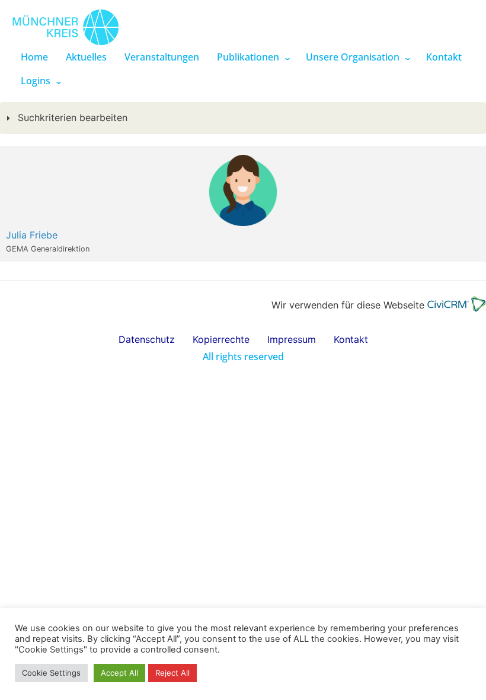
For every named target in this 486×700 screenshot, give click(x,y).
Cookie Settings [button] (51, 672)
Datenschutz (147, 339)
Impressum (291, 339)
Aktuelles (86, 56)
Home (34, 56)
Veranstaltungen (161, 56)
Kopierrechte (221, 339)
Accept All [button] (119, 672)
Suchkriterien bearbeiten (71, 117)
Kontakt (444, 56)
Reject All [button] (172, 672)
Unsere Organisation (352, 56)
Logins (35, 80)
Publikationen (248, 56)
